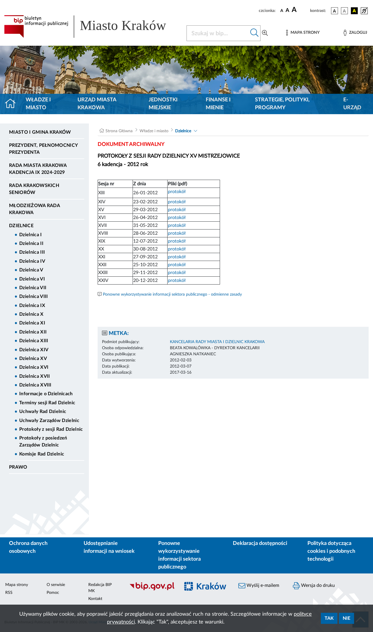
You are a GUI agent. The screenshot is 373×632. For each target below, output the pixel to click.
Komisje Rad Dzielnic (41, 454)
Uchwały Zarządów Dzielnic (49, 420)
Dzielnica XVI (33, 367)
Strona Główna (119, 131)
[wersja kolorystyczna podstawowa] (334, 10)
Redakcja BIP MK (100, 588)
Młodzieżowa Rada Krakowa (34, 209)
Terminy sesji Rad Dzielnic (47, 402)
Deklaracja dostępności (260, 543)
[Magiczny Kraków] (206, 590)
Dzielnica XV (33, 358)
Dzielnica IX (32, 305)
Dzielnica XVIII (35, 385)
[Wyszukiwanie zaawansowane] (265, 33)
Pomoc (53, 593)
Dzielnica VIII (33, 296)
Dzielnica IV (32, 261)
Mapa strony (16, 585)
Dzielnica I (30, 234)
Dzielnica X (31, 314)
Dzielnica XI (32, 323)
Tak (329, 618)
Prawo (18, 467)
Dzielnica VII (32, 287)
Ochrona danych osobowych (28, 547)
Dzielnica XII (33, 332)
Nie (346, 618)
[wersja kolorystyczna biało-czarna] (344, 10)
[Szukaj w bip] (255, 33)
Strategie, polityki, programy (282, 103)
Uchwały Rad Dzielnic (42, 411)
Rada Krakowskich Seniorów (34, 189)
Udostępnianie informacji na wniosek (109, 547)
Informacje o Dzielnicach (46, 393)
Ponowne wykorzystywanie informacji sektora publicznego (179, 555)
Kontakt (95, 599)
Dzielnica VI (32, 279)
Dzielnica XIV (33, 349)
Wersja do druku (317, 585)
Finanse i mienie (218, 103)
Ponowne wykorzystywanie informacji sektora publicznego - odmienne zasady (172, 294)
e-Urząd (352, 103)
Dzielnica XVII (34, 376)
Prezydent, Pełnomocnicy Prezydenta (43, 149)
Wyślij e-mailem (262, 585)
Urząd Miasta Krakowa (97, 103)
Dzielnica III (32, 252)
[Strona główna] (12, 104)
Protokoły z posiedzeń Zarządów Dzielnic (43, 441)
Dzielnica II (31, 243)
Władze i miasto (38, 103)
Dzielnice (21, 225)
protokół (177, 191)
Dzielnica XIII (33, 340)
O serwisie (56, 585)
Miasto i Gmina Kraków (40, 132)
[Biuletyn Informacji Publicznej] (152, 589)
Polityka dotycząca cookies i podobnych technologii (331, 551)
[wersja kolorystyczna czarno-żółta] (354, 10)
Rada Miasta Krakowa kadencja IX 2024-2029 (37, 169)
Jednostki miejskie (163, 103)
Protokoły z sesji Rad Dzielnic (51, 429)
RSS (9, 593)
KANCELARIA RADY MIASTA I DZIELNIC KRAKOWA (217, 342)
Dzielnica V (31, 270)
